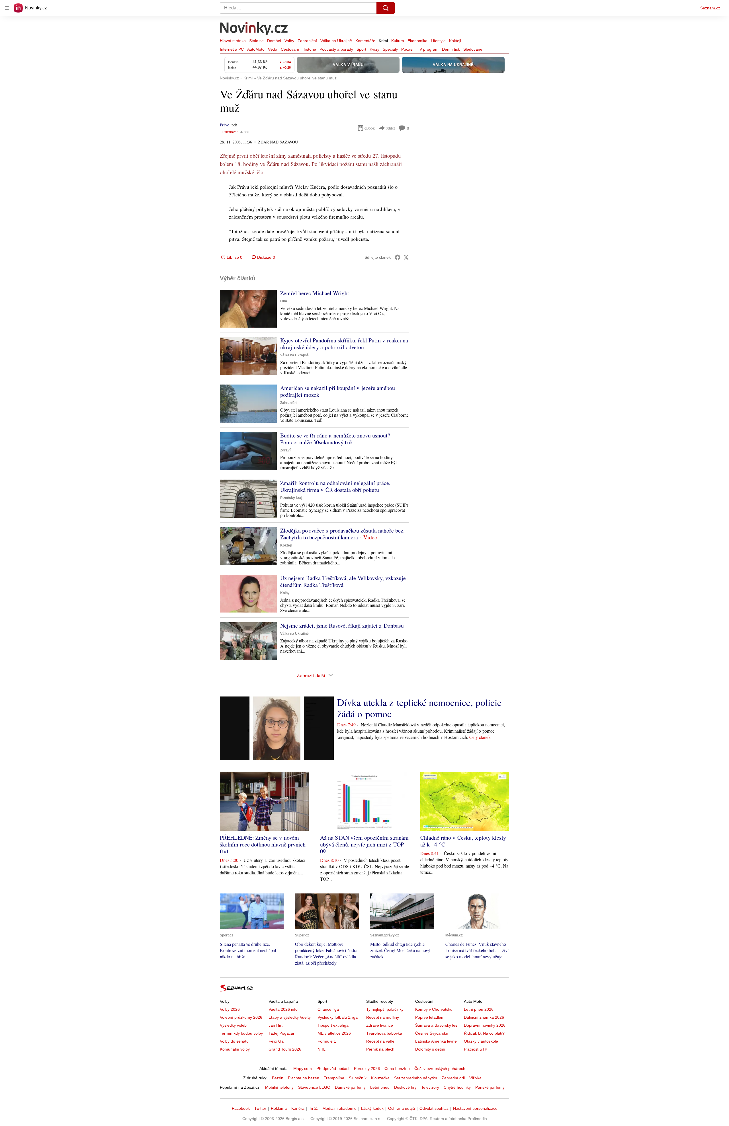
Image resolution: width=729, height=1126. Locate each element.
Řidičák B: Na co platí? (484, 1033)
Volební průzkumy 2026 (241, 1017)
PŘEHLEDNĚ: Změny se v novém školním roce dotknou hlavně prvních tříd (263, 844)
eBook (369, 128)
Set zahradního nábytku (415, 1078)
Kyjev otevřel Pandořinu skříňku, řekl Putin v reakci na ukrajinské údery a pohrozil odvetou (344, 343)
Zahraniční (307, 40)
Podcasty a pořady (336, 49)
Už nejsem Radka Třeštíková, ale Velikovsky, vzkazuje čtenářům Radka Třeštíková (343, 581)
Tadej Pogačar (281, 1033)
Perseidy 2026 (367, 1068)
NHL (321, 1049)
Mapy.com (302, 1068)
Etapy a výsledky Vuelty (290, 1017)
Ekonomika (417, 40)
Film (283, 301)
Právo (224, 125)
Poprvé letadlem (430, 1017)
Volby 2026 (230, 1009)
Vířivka (475, 1078)
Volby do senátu (234, 1041)
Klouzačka (380, 1078)
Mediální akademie (339, 1108)
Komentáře (365, 40)
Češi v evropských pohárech (439, 1068)
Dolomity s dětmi (430, 1049)
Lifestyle (438, 40)
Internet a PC (232, 49)
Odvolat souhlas (434, 1108)
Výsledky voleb (233, 1025)
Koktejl (455, 40)
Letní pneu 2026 (478, 1009)
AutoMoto (256, 49)
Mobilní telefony (279, 1087)
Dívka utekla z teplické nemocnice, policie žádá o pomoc (419, 708)
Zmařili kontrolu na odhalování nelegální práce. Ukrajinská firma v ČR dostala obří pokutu (335, 486)
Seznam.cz (710, 8)
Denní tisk (451, 49)
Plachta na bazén (303, 1078)
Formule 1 (327, 1041)
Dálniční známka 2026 (484, 1017)
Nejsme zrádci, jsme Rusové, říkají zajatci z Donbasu (342, 625)
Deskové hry (405, 1087)
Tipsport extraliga (333, 1025)
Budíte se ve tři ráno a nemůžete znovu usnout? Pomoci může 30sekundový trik (335, 439)
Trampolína (334, 1078)
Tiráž (313, 1108)
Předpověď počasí (332, 1068)
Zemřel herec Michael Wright (314, 293)
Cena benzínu (397, 1068)
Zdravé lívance (379, 1025)
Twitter (260, 1108)
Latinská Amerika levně (436, 1041)
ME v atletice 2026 (334, 1033)
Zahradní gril (453, 1078)
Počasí (407, 49)
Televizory (430, 1087)
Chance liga (328, 1009)
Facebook (241, 1108)
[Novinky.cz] (254, 29)
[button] (248, 309)
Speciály (390, 49)
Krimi (383, 40)
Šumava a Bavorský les (436, 1025)
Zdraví (285, 450)
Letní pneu (380, 1087)
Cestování (290, 49)
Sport (361, 49)
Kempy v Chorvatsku (433, 1009)
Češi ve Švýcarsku (431, 1033)
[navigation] (6, 8)
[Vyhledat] (385, 8)
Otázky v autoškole (481, 1041)
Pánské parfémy (490, 1087)
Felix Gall (277, 1041)
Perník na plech (380, 1049)
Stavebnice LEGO (314, 1087)
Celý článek (480, 737)
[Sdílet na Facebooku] (397, 257)
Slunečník (357, 1078)
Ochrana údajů (401, 1108)
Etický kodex (372, 1108)
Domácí (274, 40)
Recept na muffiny (382, 1017)
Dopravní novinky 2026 (484, 1025)
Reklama (279, 1108)
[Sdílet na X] (406, 257)
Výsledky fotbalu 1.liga (338, 1017)
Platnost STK (475, 1049)
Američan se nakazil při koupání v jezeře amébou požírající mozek (337, 391)
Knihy (285, 593)
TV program (428, 49)
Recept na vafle (380, 1041)
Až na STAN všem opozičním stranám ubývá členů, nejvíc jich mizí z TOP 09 (364, 844)
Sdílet (390, 128)
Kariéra (297, 1108)
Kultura (397, 40)
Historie (309, 49)
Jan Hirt (275, 1025)
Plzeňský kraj (291, 498)
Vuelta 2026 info (283, 1009)
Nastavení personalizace (475, 1108)
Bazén (277, 1078)
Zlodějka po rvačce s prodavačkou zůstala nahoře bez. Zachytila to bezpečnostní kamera (342, 534)
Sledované (472, 49)
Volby (289, 40)
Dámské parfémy (350, 1087)
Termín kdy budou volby (241, 1033)
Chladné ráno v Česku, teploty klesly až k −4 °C (463, 841)
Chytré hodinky (457, 1087)
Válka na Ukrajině (336, 40)
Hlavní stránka (233, 40)
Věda (272, 49)
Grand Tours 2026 (285, 1049)
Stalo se (256, 40)
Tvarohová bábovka (384, 1033)
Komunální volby (235, 1049)
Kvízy (374, 49)
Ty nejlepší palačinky (385, 1009)
